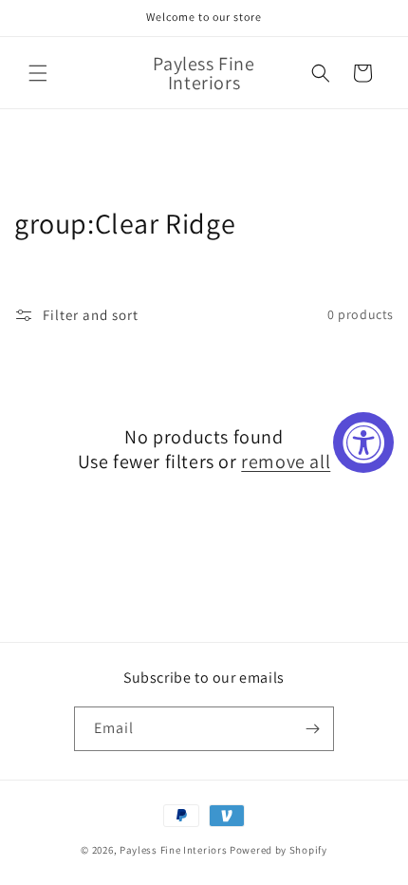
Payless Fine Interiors (173, 850)
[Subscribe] (312, 728)
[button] (38, 73)
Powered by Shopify (278, 850)
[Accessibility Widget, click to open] (363, 442)
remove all (285, 461)
